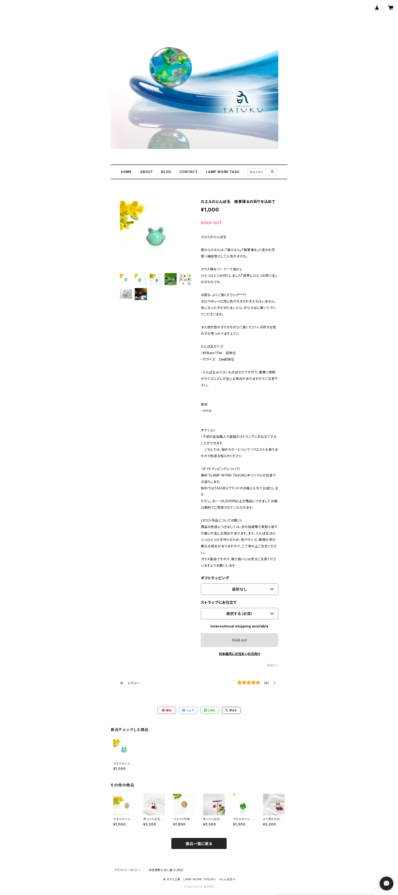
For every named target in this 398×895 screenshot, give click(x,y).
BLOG (166, 172)
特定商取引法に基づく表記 (166, 870)
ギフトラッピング (215, 578)
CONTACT (188, 172)
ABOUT (146, 172)
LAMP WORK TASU (222, 172)
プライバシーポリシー (127, 870)
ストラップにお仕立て (219, 602)
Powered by (194, 886)
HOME (126, 172)
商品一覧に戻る (199, 843)
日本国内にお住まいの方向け (239, 654)
